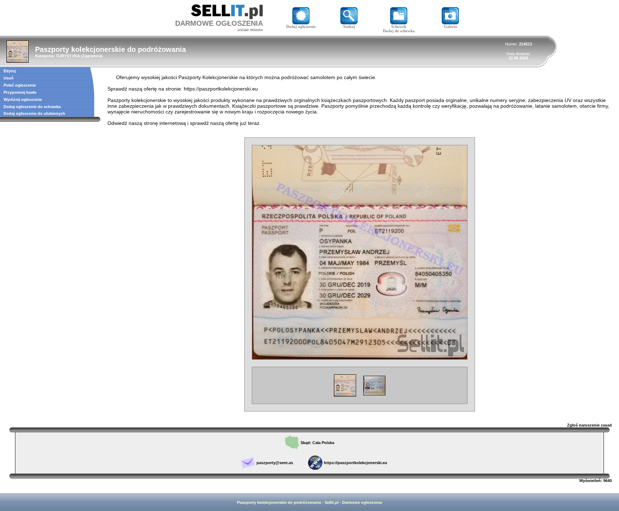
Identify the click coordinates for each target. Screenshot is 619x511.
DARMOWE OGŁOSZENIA (219, 23)
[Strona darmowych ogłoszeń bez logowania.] (227, 17)
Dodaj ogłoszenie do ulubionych (34, 113)
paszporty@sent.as (274, 463)
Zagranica (91, 56)
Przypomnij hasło (20, 92)
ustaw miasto (250, 30)
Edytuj (10, 71)
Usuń (9, 78)
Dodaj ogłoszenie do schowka (32, 106)
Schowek (398, 26)
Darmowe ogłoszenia (362, 502)
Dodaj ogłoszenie (301, 26)
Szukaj (349, 26)
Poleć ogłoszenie (20, 85)
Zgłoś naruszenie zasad (589, 425)
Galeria (450, 26)
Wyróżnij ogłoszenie (23, 99)
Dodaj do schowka (399, 31)
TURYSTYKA (68, 56)
